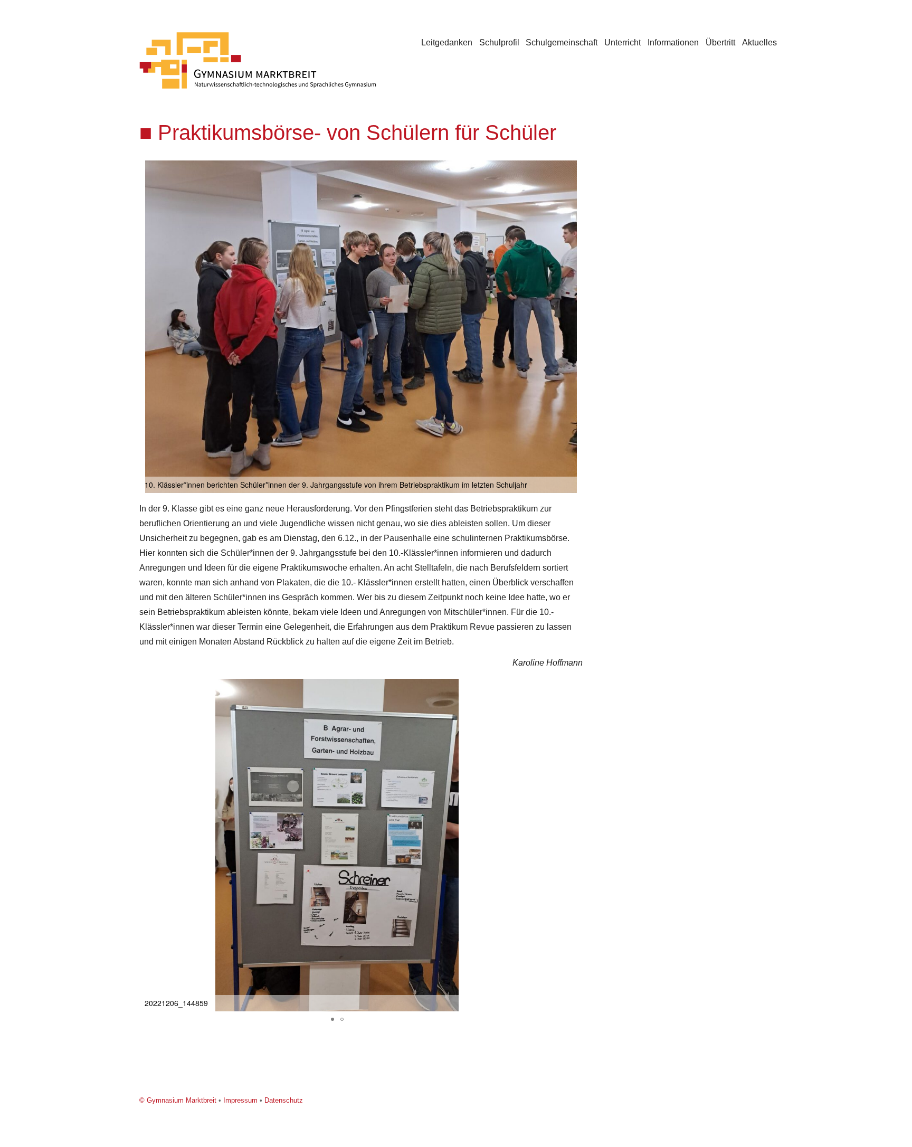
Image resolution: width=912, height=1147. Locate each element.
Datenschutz (283, 1100)
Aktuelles (759, 42)
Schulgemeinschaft (561, 42)
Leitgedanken (446, 42)
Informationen (673, 42)
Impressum (240, 1100)
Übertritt (720, 42)
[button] (573, 170)
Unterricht (622, 42)
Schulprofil (499, 42)
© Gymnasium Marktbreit (177, 1100)
